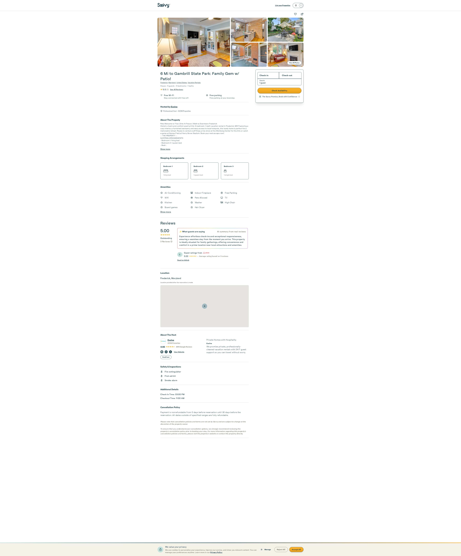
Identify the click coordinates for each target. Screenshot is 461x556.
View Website (179, 352)
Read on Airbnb (183, 260)
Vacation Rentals (194, 82)
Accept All (296, 549)
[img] (171, 241)
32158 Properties (174, 343)
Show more (165, 149)
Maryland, (172, 82)
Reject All (281, 549)
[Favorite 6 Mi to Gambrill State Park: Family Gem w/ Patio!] (295, 14)
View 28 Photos (294, 63)
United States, (181, 82)
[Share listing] (302, 14)
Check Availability (279, 91)
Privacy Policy (216, 552)
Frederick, (164, 82)
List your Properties (282, 5)
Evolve (174, 106)
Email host (165, 357)
